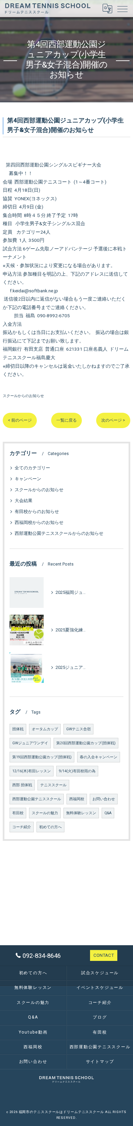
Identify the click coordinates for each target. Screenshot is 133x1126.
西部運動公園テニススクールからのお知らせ (59, 533)
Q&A (108, 813)
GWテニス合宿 (78, 729)
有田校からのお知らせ (37, 511)
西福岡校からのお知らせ (39, 522)
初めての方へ (50, 827)
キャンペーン (28, 478)
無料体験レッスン (81, 813)
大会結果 (23, 500)
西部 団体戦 (22, 785)
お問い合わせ (103, 799)
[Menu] (122, 8)
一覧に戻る (66, 420)
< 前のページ (20, 420)
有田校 (18, 813)
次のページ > (113, 420)
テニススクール (53, 785)
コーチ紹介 (21, 827)
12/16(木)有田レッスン (31, 771)
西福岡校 (76, 799)
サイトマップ (100, 1061)
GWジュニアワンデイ (30, 743)
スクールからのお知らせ (23, 395)
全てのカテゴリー (32, 467)
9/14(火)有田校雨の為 (77, 771)
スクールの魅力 (45, 813)
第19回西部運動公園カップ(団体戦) (42, 757)
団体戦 (18, 729)
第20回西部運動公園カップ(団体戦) (86, 743)
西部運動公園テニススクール (36, 799)
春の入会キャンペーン (98, 757)
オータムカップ (45, 729)
